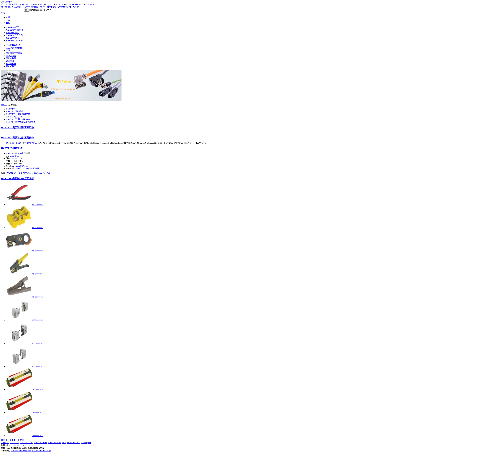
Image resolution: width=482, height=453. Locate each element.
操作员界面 (11, 66)
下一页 (17, 440)
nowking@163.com (20, 166)
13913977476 (16, 158)
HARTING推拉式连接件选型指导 (20, 122)
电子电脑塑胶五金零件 (11, 7)
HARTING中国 (54, 443)
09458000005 (37, 204)
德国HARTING (12, 143)
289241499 (14, 156)
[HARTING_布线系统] (61, 100)
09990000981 (37, 366)
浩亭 (21, 143)
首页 (3, 440)
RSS (89, 443)
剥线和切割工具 (32, 143)
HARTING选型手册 (14, 111)
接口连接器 (11, 64)
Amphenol (49, 4)
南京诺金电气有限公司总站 (27, 168)
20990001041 (37, 436)
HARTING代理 (40, 443)
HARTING (24, 4)
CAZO (84, 443)
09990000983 (37, 320)
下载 (8, 20)
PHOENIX (51, 7)
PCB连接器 (11, 56)
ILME (33, 4)
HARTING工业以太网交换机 (18, 119)
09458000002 (37, 297)
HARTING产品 (24, 173)
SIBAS (40, 4)
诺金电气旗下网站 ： (10, 4)
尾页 (22, 440)
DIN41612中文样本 (14, 117)
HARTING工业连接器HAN (18, 114)
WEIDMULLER (65, 7)
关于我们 (5, 443)
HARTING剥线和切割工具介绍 (17, 178)
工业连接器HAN (13, 45)
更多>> (4, 104)
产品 (8, 17)
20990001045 (37, 412)
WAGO (76, 7)
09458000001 (37, 228)
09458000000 (37, 251)
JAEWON (59, 4)
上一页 (9, 440)
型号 (3, 13)
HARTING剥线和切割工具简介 (17, 137)
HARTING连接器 (30, 7)
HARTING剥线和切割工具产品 (17, 127)
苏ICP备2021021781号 (41, 450)
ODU (67, 4)
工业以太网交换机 (14, 48)
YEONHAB (89, 4)
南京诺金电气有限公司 (21, 450)
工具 (8, 50)
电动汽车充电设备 (14, 53)
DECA (42, 7)
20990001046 (37, 389)
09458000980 (37, 274)
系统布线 (10, 61)
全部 (8, 23)
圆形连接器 (11, 58)
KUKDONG (77, 4)
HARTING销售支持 (11, 148)
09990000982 (37, 343)
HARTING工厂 (26, 443)
